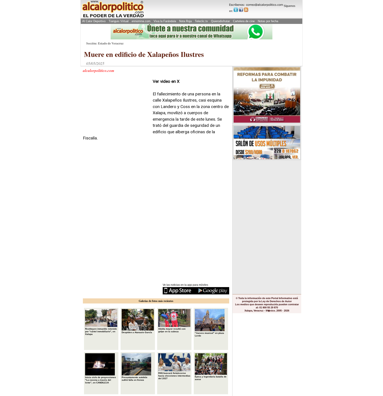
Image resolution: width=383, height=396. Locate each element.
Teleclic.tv (201, 21)
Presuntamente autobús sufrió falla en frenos (134, 378)
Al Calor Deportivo (94, 21)
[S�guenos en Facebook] (241, 10)
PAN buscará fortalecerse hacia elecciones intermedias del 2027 (174, 376)
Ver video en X (166, 81)
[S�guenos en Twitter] (236, 10)
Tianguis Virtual (119, 21)
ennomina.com (141, 21)
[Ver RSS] (246, 10)
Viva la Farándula (165, 21)
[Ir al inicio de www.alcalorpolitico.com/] (113, 17)
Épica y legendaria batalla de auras (211, 378)
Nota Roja (185, 21)
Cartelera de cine (244, 21)
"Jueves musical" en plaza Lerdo (209, 334)
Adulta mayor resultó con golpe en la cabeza (172, 330)
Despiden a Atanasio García (137, 332)
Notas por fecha (268, 21)
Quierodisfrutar (220, 21)
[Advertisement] (116, 106)
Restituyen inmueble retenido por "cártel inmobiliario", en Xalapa (101, 331)
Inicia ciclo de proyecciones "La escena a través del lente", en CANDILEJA (100, 380)
